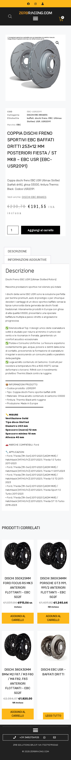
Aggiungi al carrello (41, 230)
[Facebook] (28, 3)
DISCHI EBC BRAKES (37, 115)
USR (38, 121)
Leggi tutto (53, 715)
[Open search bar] (10, 16)
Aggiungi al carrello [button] (17, 618)
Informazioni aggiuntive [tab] (27, 259)
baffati (30, 118)
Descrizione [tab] (17, 251)
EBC (50, 118)
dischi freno (41, 118)
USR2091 (46, 121)
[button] (35, 19)
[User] (42, 3)
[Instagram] (35, 3)
